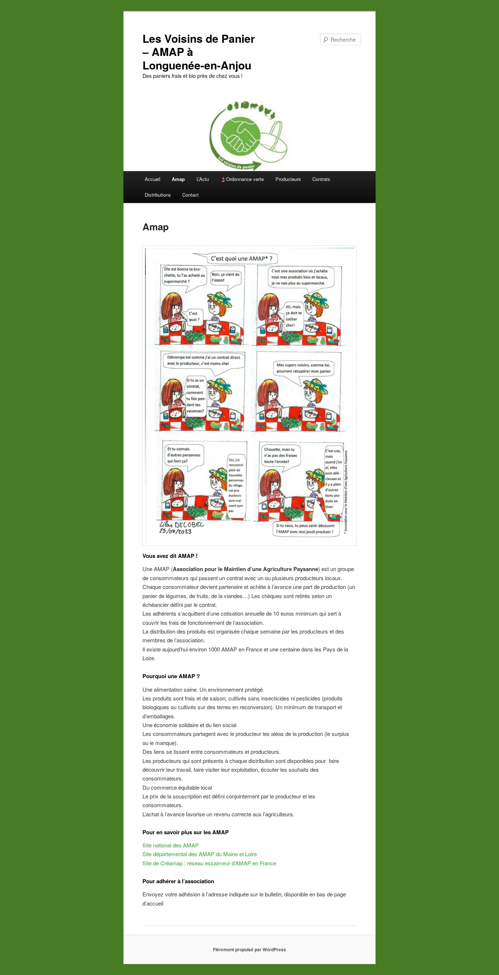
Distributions (158, 194)
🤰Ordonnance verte (242, 178)
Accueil (152, 178)
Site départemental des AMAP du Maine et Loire (199, 854)
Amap (178, 178)
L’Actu (203, 178)
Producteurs (288, 178)
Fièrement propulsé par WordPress (249, 949)
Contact (190, 194)
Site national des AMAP (170, 845)
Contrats (321, 178)
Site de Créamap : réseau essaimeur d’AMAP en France (209, 863)
